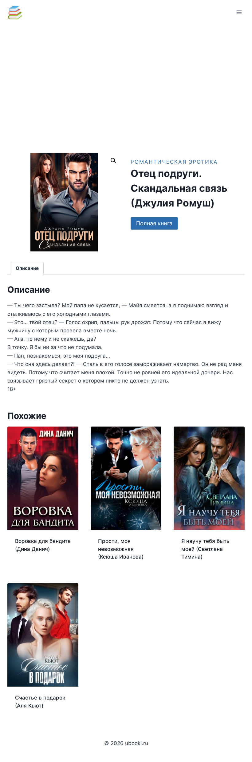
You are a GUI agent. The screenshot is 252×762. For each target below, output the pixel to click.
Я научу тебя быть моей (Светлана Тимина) (205, 549)
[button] (113, 160)
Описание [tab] (27, 268)
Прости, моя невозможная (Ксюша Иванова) (121, 549)
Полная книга (154, 223)
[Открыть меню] (239, 12)
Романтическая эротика (174, 162)
